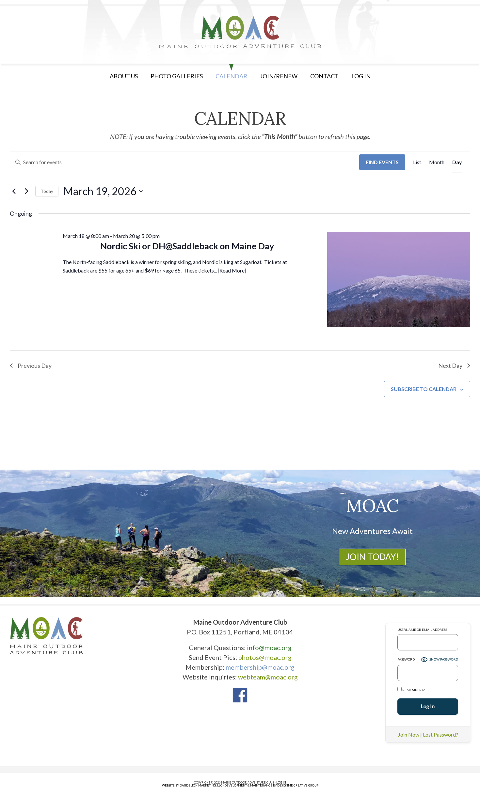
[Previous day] (14, 191)
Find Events (382, 162)
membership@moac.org (260, 667)
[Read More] (232, 270)
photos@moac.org (265, 657)
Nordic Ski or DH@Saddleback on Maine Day (187, 246)
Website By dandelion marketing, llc (192, 785)
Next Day (450, 365)
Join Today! (372, 557)
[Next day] (26, 191)
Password (406, 659)
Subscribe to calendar (423, 389)
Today (46, 191)
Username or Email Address (422, 629)
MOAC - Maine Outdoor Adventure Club (240, 32)
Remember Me (414, 690)
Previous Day (35, 365)
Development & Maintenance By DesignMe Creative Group (271, 785)
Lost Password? (440, 734)
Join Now (408, 734)
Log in (361, 76)
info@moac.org (269, 647)
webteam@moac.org (268, 677)
